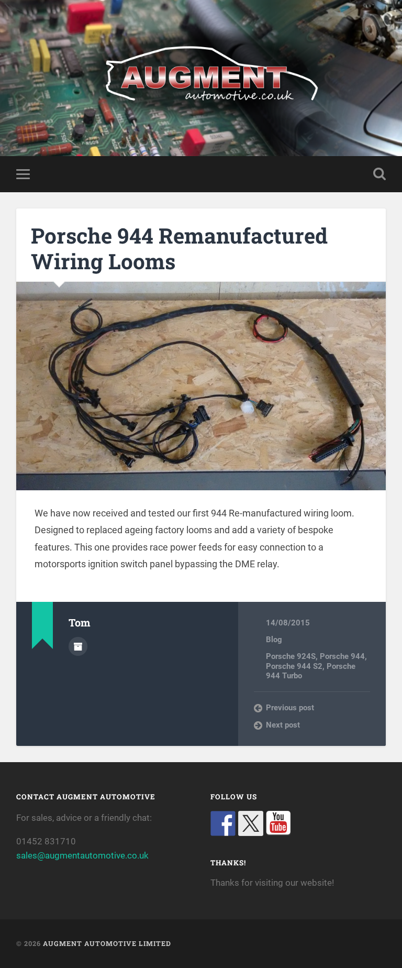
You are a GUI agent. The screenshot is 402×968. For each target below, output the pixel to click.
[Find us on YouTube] (278, 823)
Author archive (78, 646)
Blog (274, 639)
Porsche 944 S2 (294, 666)
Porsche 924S (291, 656)
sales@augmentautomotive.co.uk (82, 855)
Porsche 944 (342, 656)
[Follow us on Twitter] (250, 823)
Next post (283, 725)
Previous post (290, 707)
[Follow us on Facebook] (223, 823)
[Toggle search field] (379, 174)
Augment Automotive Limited (107, 943)
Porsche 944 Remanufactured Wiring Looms (179, 248)
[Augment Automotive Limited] (201, 78)
